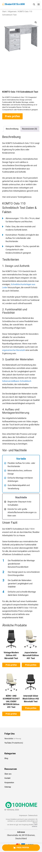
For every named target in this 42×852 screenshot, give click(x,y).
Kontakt (7, 778)
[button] (36, 22)
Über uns (7, 774)
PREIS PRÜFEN (23, 847)
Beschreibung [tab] (12, 129)
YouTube (7, 743)
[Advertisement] (21, 75)
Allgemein (12, 11)
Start (4, 11)
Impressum (23, 815)
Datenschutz (33, 815)
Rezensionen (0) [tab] (29, 129)
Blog (6, 758)
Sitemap (7, 787)
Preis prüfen (12, 116)
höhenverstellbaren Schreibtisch (16, 381)
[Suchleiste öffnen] (34, 4)
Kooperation (9, 782)
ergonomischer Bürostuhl (13, 350)
